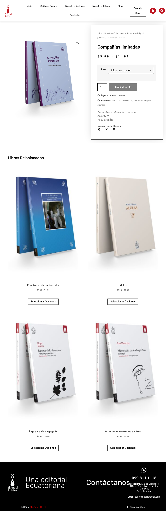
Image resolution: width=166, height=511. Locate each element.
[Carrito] (153, 11)
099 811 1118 (144, 478)
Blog (120, 6)
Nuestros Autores (75, 6)
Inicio (29, 6)
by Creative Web (136, 506)
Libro (103, 69)
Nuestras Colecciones (114, 33)
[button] (162, 11)
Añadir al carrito (123, 87)
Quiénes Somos (49, 6)
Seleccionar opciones (43, 301)
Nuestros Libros (101, 6)
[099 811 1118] (144, 470)
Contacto (75, 15)
